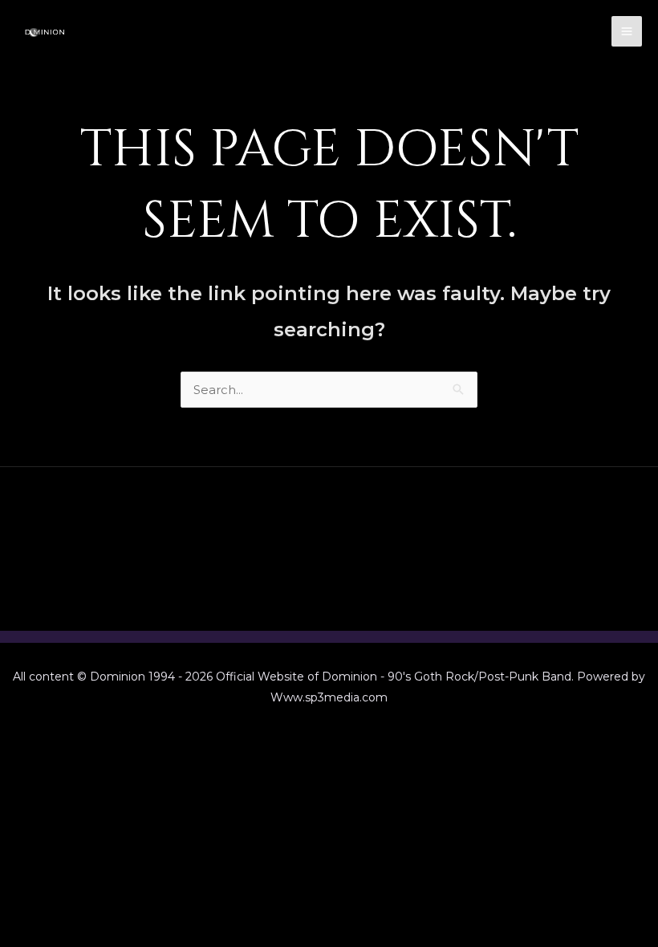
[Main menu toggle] (627, 31)
